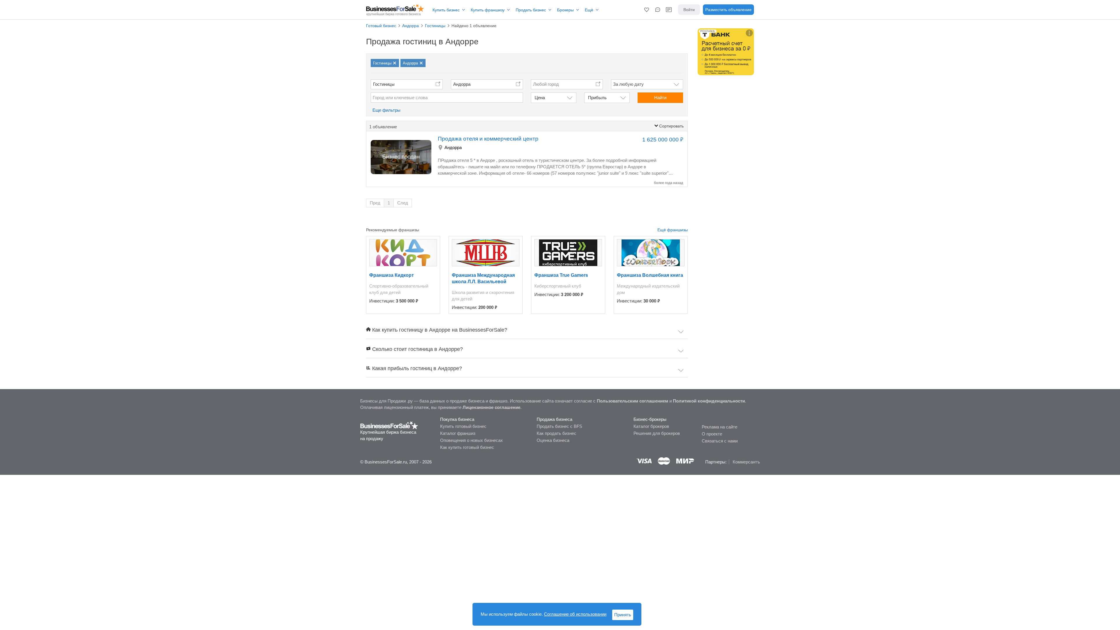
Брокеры (565, 10)
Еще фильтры (386, 110)
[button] (647, 10)
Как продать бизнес (556, 433)
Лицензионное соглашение (491, 407)
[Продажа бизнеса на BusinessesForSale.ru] (389, 425)
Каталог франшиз (457, 433)
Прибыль (597, 97)
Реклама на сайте (719, 426)
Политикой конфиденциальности (709, 400)
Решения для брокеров (657, 433)
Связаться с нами (720, 440)
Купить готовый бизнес (463, 426)
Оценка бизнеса (553, 440)
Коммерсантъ (746, 461)
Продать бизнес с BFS (559, 426)
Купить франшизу (488, 10)
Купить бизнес (446, 10)
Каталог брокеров (651, 426)
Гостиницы (384, 84)
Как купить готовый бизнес (467, 447)
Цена (540, 97)
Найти (660, 97)
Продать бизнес (531, 10)
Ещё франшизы (672, 230)
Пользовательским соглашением (632, 400)
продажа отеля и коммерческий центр (488, 139)
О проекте (712, 433)
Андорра (461, 84)
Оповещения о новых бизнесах (471, 440)
